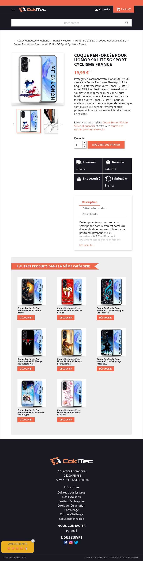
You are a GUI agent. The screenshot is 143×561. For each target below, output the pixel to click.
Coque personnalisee (71, 518)
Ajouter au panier (106, 145)
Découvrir (26, 317)
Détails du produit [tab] (94, 208)
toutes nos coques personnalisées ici (98, 127)
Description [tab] (89, 202)
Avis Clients (18, 544)
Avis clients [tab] (89, 214)
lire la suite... (87, 245)
